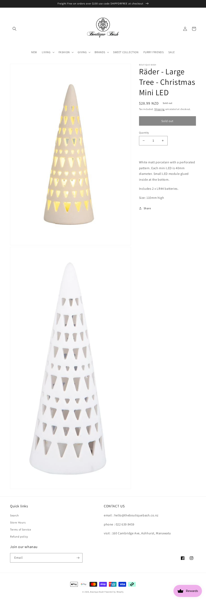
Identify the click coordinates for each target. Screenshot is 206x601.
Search (14, 515)
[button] (14, 28)
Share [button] (147, 208)
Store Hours (18, 522)
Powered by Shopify (114, 592)
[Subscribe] (77, 558)
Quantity (144, 132)
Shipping (159, 109)
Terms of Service (20, 529)
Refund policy (19, 536)
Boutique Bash (97, 592)
